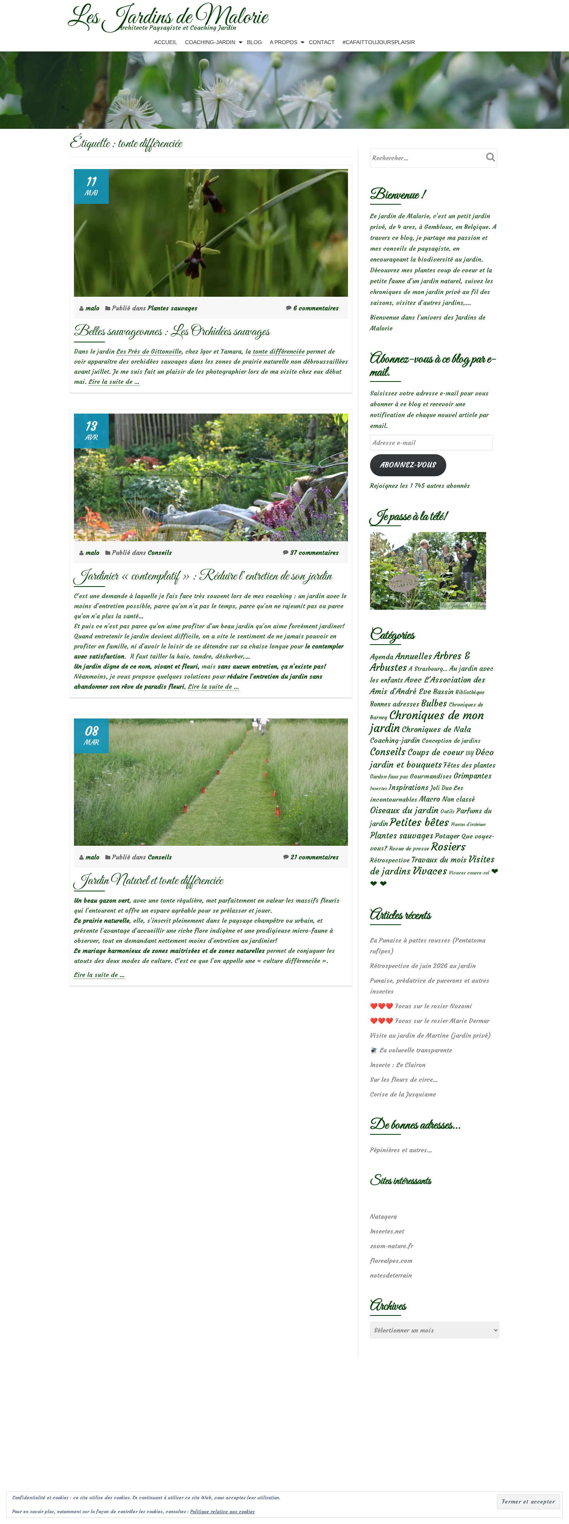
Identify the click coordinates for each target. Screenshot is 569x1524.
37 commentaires (314, 552)
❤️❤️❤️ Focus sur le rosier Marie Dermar (429, 1021)
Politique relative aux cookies (222, 1511)
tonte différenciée (279, 351)
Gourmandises (431, 776)
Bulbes (434, 703)
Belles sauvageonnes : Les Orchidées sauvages (171, 331)
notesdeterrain (391, 1275)
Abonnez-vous (408, 464)
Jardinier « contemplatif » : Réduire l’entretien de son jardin (203, 576)
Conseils (160, 552)
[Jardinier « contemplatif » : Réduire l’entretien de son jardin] (211, 475)
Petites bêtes (419, 822)
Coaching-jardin (395, 740)
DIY (469, 753)
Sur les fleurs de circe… (404, 1079)
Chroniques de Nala (436, 729)
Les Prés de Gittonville (149, 351)
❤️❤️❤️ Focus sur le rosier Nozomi (421, 1006)
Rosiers (448, 847)
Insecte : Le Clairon (397, 1065)
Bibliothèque (470, 692)
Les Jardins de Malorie (167, 17)
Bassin (443, 691)
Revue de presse (409, 848)
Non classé (458, 799)
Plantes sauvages (172, 308)
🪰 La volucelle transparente (411, 1050)
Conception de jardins (451, 740)
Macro (429, 799)
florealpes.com (391, 1260)
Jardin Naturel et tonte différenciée (148, 880)
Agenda (381, 656)
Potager (447, 835)
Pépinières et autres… (401, 1150)
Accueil (165, 42)
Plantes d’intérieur (468, 824)
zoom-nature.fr (391, 1246)
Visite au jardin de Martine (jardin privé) (430, 1035)
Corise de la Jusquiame (403, 1094)
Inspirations (408, 787)
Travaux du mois (438, 859)
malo (93, 308)
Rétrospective (390, 860)
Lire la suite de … (114, 382)
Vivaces (430, 870)
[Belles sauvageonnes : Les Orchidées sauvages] (211, 230)
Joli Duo (441, 788)
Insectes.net (387, 1231)
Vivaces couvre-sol (469, 873)
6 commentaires (316, 308)
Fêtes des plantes (469, 765)
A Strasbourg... (428, 668)
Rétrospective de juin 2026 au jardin (423, 966)
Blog (254, 42)
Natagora (383, 1216)
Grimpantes (473, 775)
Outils (447, 811)
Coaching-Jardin (210, 42)
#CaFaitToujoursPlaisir (379, 42)
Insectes (378, 788)
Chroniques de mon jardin (427, 721)
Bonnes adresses (394, 704)
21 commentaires (315, 857)
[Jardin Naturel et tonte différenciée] (211, 780)
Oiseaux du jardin (404, 810)
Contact (322, 42)
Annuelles (413, 656)
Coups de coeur (436, 752)
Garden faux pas (389, 776)
